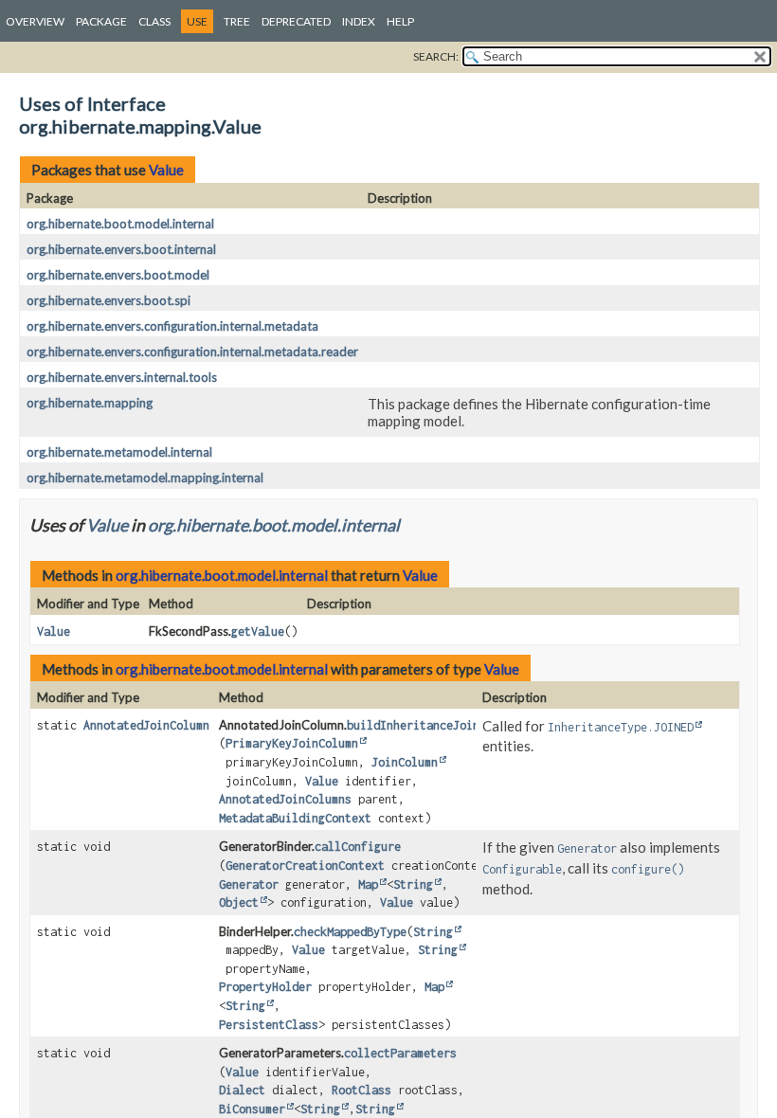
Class (154, 21)
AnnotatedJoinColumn (146, 725)
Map (368, 884)
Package (101, 21)
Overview (35, 21)
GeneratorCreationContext (305, 865)
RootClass (361, 1090)
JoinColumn (404, 762)
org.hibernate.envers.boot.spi (108, 300)
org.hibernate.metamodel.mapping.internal (145, 477)
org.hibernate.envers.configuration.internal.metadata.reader (192, 351)
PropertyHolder (265, 987)
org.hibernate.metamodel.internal (119, 452)
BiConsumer (252, 1109)
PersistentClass (268, 1025)
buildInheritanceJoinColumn (433, 725)
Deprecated (296, 21)
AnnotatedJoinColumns (285, 799)
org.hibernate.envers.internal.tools (122, 377)
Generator (249, 884)
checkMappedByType (350, 932)
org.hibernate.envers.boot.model (118, 274)
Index (358, 21)
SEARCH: (436, 56)
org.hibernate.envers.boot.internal (121, 249)
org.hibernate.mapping (90, 402)
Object (239, 902)
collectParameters (400, 1053)
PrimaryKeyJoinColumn (292, 743)
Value (166, 169)
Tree (237, 21)
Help (400, 21)
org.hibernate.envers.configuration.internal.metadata (172, 326)
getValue (257, 631)
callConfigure (358, 846)
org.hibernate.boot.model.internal (120, 223)
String (413, 884)
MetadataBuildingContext (295, 818)
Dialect (242, 1090)
